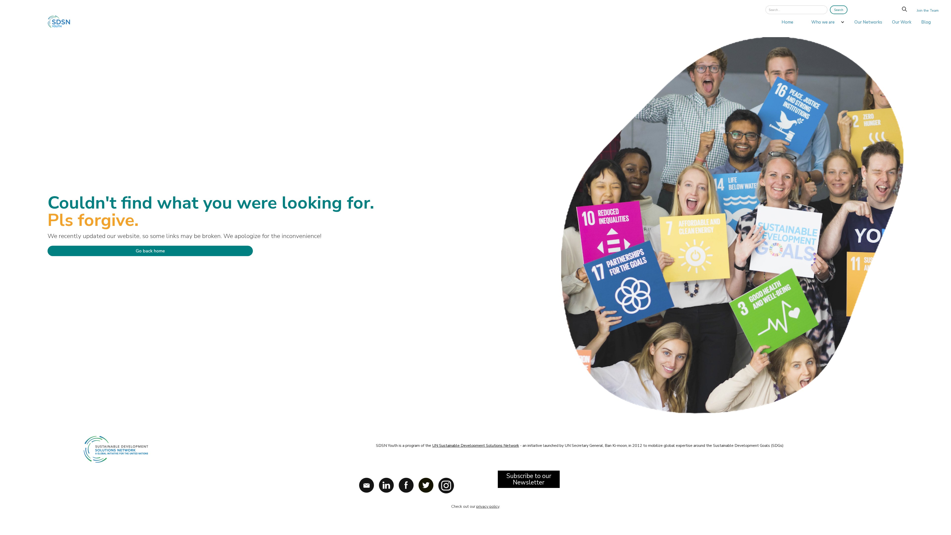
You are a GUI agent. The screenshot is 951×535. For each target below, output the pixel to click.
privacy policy (487, 506)
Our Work (901, 22)
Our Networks (868, 22)
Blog (926, 22)
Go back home (150, 251)
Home (787, 22)
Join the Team (928, 10)
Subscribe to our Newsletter (528, 479)
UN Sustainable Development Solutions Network (475, 445)
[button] (825, 23)
